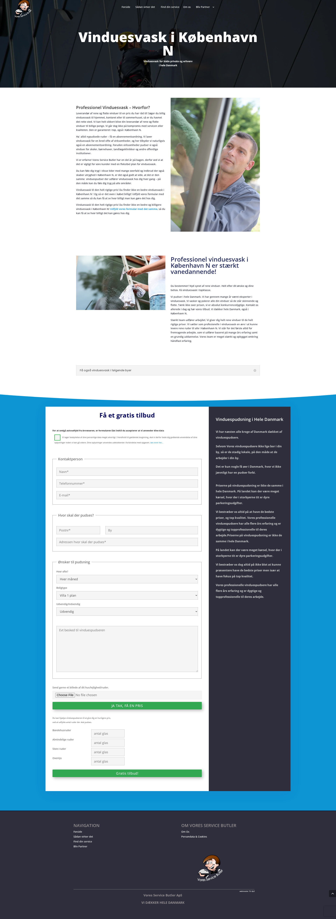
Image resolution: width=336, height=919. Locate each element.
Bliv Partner (80, 846)
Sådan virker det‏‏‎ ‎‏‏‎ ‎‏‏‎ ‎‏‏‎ (146, 7)
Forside (78, 831)
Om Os (185, 831)
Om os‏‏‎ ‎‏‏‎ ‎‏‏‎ (187, 7)
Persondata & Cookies (194, 836)
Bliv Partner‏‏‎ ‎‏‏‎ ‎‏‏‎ (203, 7)
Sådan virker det (83, 836)
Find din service (83, 841)
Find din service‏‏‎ (170, 7)
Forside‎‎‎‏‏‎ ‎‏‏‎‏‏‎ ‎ (127, 7)
